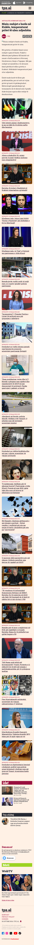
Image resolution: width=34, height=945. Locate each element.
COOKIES (5, 919)
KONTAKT (5, 915)
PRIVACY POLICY (8, 917)
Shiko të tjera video (8, 900)
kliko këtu (23, 852)
